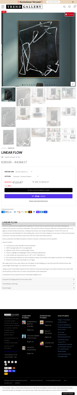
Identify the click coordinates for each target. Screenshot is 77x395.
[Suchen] (64, 7)
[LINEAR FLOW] (38, 50)
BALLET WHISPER (48, 332)
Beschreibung (6, 224)
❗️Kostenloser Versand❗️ (30, 2)
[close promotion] (72, 2)
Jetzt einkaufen (53, 1)
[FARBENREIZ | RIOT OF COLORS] (24, 322)
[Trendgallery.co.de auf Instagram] (16, 362)
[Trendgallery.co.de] (24, 7)
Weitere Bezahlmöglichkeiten (38, 201)
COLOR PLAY (49, 343)
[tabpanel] (38, 50)
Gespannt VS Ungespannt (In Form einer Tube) (17, 279)
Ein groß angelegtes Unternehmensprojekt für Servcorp (64, 327)
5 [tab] (31, 84)
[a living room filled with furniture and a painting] (38, 132)
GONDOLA (49, 322)
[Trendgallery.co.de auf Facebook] (5, 362)
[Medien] (73, 84)
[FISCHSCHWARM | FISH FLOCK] (24, 336)
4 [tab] (29, 84)
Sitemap (17, 383)
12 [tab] (47, 84)
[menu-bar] (3, 6)
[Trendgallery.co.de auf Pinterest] (12, 362)
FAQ (65, 380)
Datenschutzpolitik (36, 380)
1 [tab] (22, 84)
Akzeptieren (68, 392)
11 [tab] (45, 84)
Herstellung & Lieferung (9, 284)
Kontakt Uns (8, 383)
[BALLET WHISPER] (41, 331)
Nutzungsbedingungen (53, 380)
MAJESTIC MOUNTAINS (31, 348)
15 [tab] (54, 84)
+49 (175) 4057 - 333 (10, 357)
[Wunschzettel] (69, 7)
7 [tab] (36, 84)
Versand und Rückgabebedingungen (15, 380)
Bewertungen (6, 288)
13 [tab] (49, 84)
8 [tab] (38, 84)
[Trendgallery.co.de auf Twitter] (9, 362)
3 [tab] (27, 84)
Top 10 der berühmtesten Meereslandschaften (64, 334)
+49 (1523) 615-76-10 (10, 355)
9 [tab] (40, 84)
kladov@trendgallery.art (11, 351)
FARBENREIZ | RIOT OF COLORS (32, 324)
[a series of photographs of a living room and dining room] (53, 135)
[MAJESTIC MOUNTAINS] (24, 348)
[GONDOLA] (41, 322)
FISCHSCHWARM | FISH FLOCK (32, 337)
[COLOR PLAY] (41, 343)
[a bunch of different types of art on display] (69, 135)
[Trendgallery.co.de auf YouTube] (6, 364)
